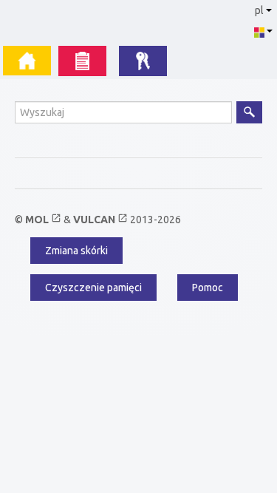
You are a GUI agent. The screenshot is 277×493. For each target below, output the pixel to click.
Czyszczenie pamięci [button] (93, 287)
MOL (43, 219)
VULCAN (100, 219)
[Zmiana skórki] (263, 31)
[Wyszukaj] (249, 112)
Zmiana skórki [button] (76, 250)
